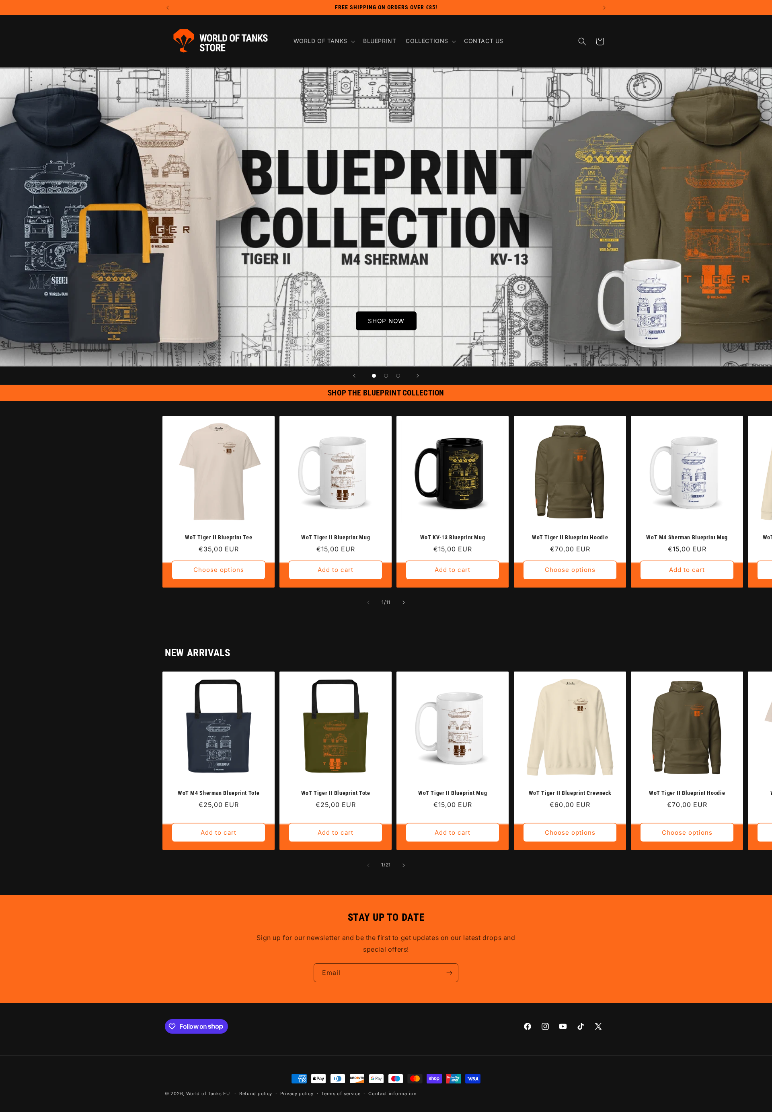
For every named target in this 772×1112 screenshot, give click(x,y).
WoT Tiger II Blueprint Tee (218, 537)
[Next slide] (418, 376)
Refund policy (255, 1093)
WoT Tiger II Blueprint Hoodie (570, 537)
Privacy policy (297, 1093)
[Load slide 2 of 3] (386, 376)
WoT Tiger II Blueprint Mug (335, 537)
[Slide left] (368, 602)
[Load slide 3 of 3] (398, 376)
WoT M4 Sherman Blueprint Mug (687, 537)
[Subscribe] (449, 972)
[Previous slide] (354, 376)
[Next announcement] (604, 7)
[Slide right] (404, 602)
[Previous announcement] (168, 7)
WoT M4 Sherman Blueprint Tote (218, 793)
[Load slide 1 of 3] (374, 376)
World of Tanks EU (208, 1093)
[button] (323, 41)
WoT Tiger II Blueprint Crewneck (569, 793)
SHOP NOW (386, 320)
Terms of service (340, 1093)
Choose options (218, 569)
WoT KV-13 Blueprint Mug (452, 537)
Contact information (392, 1093)
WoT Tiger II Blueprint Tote (335, 793)
